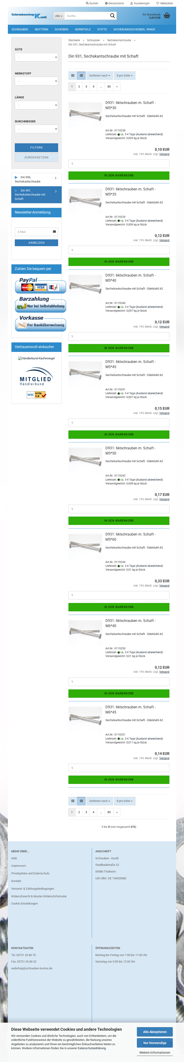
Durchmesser (25, 121)
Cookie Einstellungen (24, 903)
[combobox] (99, 75)
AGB (14, 858)
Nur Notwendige (154, 1043)
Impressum (18, 865)
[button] (114, 3)
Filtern (36, 147)
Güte (18, 49)
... (101, 86)
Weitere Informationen (154, 1052)
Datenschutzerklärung (92, 1048)
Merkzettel (166, 3)
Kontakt (16, 881)
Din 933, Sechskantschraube (27, 179)
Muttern (41, 29)
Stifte (102, 29)
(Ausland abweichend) (149, 134)
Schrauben (20, 29)
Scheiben (61, 29)
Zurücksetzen (36, 157)
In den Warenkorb (119, 175)
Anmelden (36, 242)
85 (109, 86)
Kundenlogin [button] (141, 3)
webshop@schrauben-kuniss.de (31, 968)
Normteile (83, 29)
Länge (19, 97)
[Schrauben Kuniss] (29, 16)
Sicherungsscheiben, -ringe (134, 29)
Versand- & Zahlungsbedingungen (32, 888)
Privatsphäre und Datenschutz (30, 873)
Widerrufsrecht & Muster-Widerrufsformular (39, 896)
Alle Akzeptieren (155, 1032)
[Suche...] (112, 16)
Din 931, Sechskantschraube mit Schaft (30, 194)
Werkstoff (23, 73)
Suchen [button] (93, 3)
